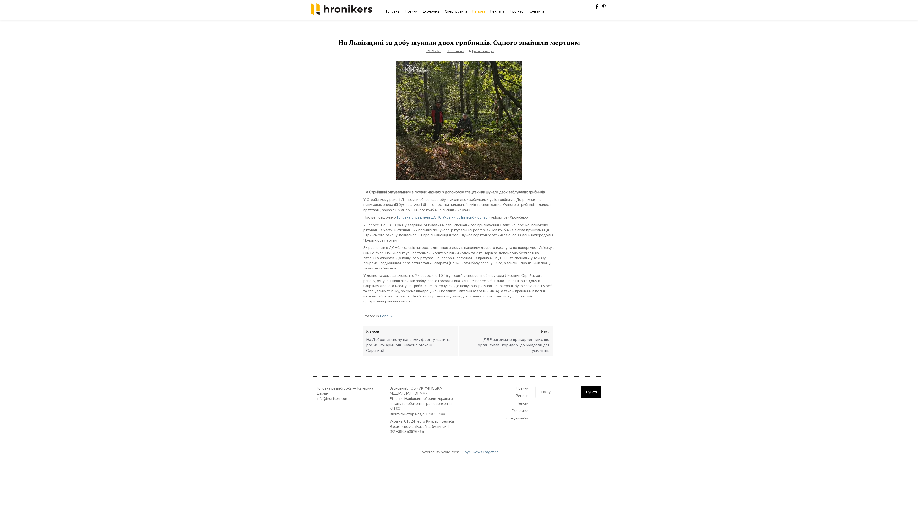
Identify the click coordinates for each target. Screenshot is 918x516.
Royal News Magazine (480, 452)
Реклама (497, 11)
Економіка (431, 11)
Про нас (516, 11)
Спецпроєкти (456, 11)
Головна (392, 11)
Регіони (478, 11)
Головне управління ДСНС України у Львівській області (443, 217)
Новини (411, 11)
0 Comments (455, 51)
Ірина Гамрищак (483, 51)
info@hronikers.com (332, 398)
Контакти (536, 11)
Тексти (522, 403)
